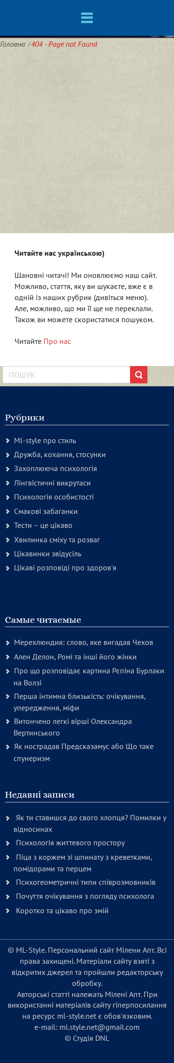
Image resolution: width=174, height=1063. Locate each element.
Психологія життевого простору (70, 842)
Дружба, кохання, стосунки (60, 454)
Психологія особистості (54, 496)
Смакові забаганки (46, 511)
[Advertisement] (87, 141)
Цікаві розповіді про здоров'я (65, 567)
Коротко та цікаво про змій (62, 910)
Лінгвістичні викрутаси (52, 482)
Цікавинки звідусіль (47, 553)
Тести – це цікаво (43, 525)
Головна (12, 44)
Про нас (57, 341)
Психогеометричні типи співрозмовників (86, 882)
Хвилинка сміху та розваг (57, 539)
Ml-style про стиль (45, 440)
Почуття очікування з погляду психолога (85, 896)
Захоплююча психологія (55, 468)
